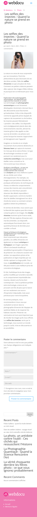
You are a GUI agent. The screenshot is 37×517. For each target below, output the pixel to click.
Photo (19, 10)
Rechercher (30, 414)
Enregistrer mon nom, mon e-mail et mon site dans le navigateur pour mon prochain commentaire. (18, 391)
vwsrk (8, 46)
